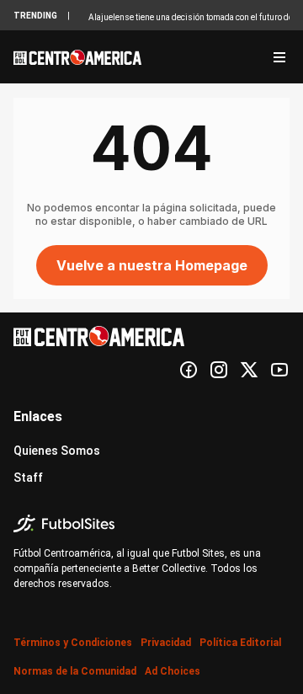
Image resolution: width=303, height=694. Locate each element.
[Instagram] (219, 370)
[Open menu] (279, 57)
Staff (28, 477)
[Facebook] (188, 370)
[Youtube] (279, 370)
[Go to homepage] (77, 57)
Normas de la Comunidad (74, 671)
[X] (249, 370)
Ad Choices (172, 671)
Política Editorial (240, 643)
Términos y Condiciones (72, 643)
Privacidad (166, 643)
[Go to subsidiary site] (151, 523)
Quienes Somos (56, 450)
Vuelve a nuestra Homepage (151, 265)
